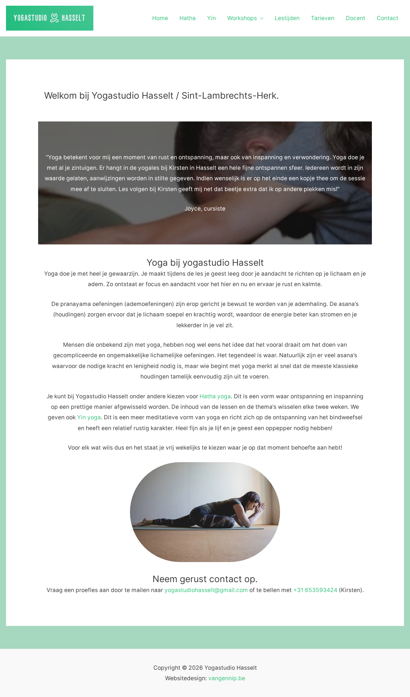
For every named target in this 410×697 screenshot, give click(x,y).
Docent (355, 18)
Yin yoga (89, 417)
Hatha (187, 18)
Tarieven (322, 18)
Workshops (242, 18)
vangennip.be (226, 678)
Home (160, 18)
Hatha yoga (214, 396)
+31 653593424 (315, 590)
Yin (211, 18)
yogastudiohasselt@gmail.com (206, 590)
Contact (387, 18)
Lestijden (287, 18)
